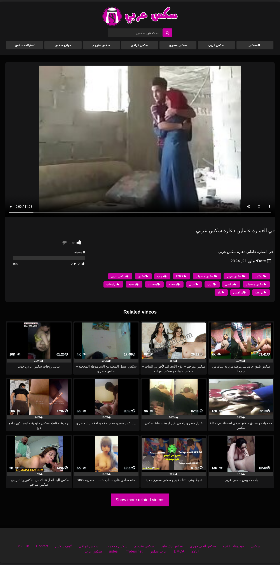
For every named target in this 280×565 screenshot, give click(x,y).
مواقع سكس (63, 45)
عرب (210, 284)
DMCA (179, 551)
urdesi (114, 551)
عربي (192, 284)
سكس (252, 45)
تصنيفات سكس (25, 45)
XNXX (180, 276)
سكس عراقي (140, 45)
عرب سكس (158, 551)
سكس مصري (178, 45)
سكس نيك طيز (172, 546)
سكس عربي (216, 45)
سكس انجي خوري (203, 546)
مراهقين (238, 292)
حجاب (160, 276)
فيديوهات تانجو (233, 546)
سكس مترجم (101, 45)
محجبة (132, 284)
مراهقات (111, 284)
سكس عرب (93, 551)
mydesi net (134, 551)
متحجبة (173, 284)
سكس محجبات (205, 276)
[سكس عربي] (140, 17)
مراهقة (259, 292)
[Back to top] (266, 552)
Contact (42, 546)
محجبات (152, 284)
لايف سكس (63, 546)
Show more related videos (140, 499)
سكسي (229, 284)
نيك (219, 292)
